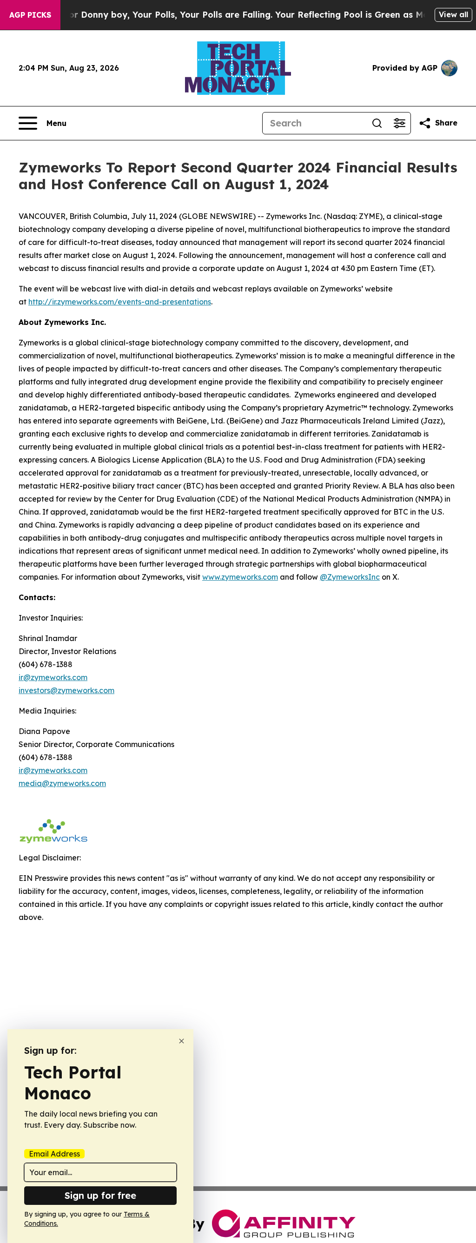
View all (453, 14)
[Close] (181, 1041)
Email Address (54, 1153)
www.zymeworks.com (240, 577)
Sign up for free (100, 1195)
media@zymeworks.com (62, 783)
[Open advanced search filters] (399, 123)
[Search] (377, 123)
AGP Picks (30, 15)
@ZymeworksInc (350, 577)
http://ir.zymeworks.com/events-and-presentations (119, 301)
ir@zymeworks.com (53, 677)
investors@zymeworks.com (66, 690)
